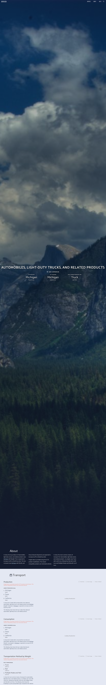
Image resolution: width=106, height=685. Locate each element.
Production (8, 582)
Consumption (9, 619)
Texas (7, 594)
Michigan (6, 559)
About (95, 1)
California (8, 598)
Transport (19, 575)
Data (100, 1)
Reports (89, 1)
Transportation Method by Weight (17, 656)
